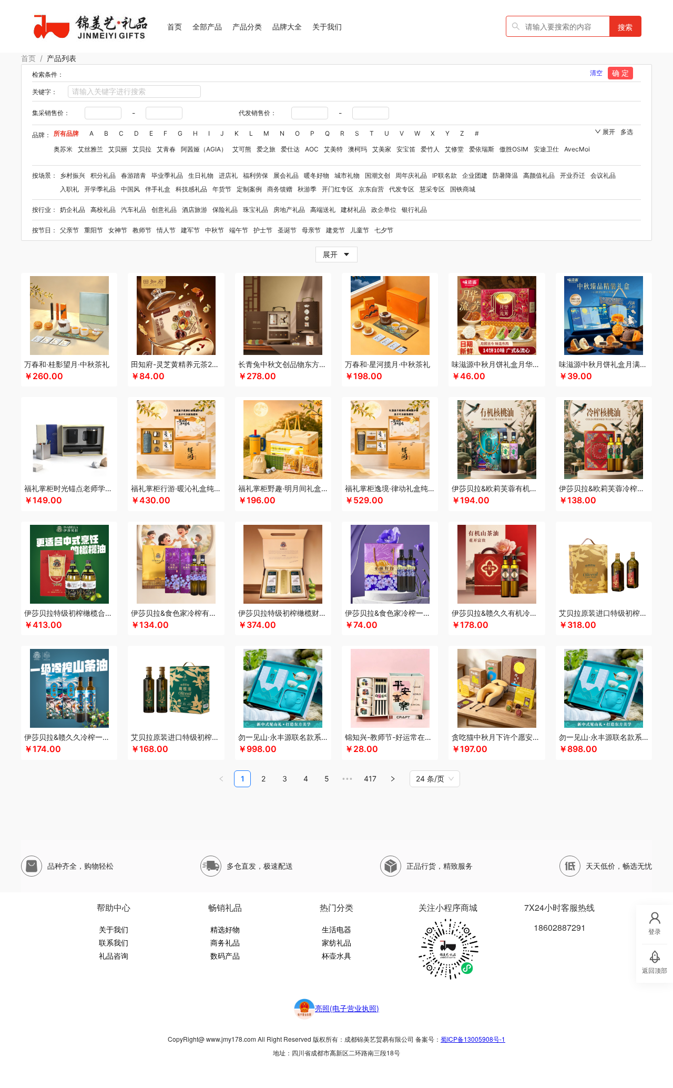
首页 (28, 58)
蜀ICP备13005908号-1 (473, 1038)
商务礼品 (225, 942)
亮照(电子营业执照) (347, 1008)
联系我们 (113, 942)
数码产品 (225, 955)
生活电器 (336, 929)
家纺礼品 (336, 942)
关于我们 (113, 929)
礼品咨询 (113, 955)
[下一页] (392, 778)
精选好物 (225, 929)
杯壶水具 (336, 955)
